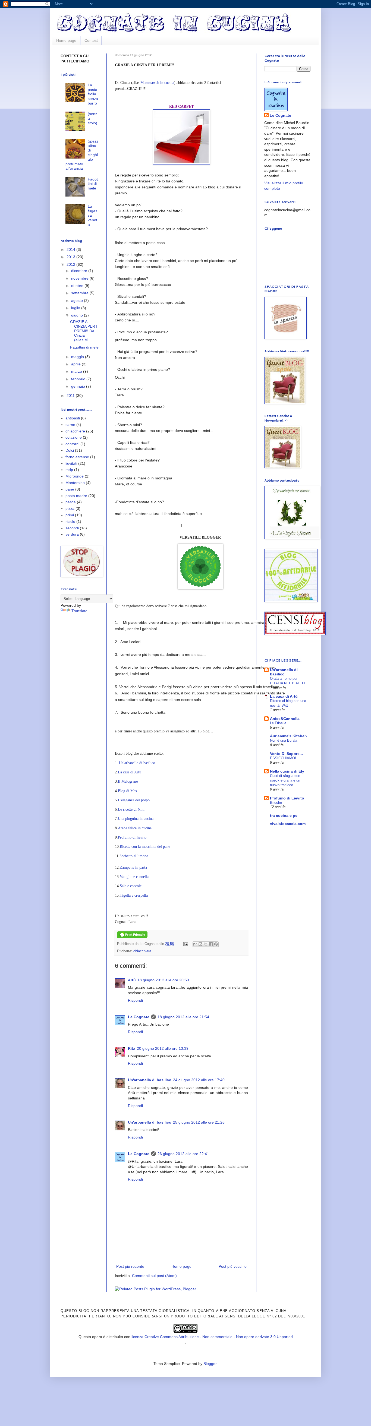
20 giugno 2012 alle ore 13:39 (162, 1048)
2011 (71, 395)
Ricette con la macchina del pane (145, 847)
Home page (66, 40)
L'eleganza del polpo (134, 800)
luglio (76, 308)
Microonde (74, 476)
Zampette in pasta (133, 867)
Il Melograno (128, 781)
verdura (72, 534)
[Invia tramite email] (195, 944)
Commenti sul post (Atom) (154, 1275)
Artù (132, 980)
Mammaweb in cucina (157, 83)
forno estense (77, 457)
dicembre (79, 270)
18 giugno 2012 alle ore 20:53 (163, 980)
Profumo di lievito (132, 837)
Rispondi (135, 1000)
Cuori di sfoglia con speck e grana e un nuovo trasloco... (285, 780)
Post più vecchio (233, 1266)
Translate (79, 611)
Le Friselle (278, 723)
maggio (78, 357)
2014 (71, 249)
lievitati (71, 463)
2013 (71, 257)
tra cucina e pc (283, 815)
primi (69, 515)
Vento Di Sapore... (286, 753)
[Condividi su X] (205, 944)
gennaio (78, 386)
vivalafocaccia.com (288, 823)
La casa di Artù (129, 772)
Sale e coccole (131, 886)
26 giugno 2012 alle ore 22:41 (183, 1154)
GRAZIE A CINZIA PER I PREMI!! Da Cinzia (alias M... (83, 331)
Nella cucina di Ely (287, 771)
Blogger (209, 1363)
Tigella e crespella (134, 895)
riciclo (70, 521)
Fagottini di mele (93, 184)
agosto (77, 300)
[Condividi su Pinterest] (216, 944)
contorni (72, 444)
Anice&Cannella (285, 718)
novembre (80, 278)
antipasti (72, 418)
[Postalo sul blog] (200, 944)
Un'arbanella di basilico (137, 763)
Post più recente (130, 1266)
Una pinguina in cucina (135, 819)
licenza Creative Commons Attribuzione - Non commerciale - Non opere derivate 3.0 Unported (212, 1337)
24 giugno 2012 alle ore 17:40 (199, 1080)
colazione (73, 437)
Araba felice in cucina (135, 828)
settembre (80, 293)
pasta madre (76, 496)
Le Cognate (138, 1017)
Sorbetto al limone (134, 856)
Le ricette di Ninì (131, 809)
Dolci (69, 450)
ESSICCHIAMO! (283, 758)
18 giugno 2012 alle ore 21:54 (183, 1017)
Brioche (276, 803)
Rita (131, 1048)
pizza (69, 508)
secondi (72, 528)
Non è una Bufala (283, 740)
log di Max (127, 791)
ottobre (77, 285)
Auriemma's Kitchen (288, 736)
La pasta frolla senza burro (93, 94)
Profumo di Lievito (287, 798)
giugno (77, 315)
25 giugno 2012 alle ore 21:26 (199, 1122)
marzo (77, 371)
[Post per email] (185, 944)
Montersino (75, 482)
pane (69, 489)
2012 (71, 264)
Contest (91, 40)
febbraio (78, 379)
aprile (76, 364)
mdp (69, 469)
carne (70, 424)
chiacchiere (142, 951)
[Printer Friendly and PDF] (132, 937)
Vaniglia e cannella (134, 877)
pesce (70, 502)
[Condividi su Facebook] (210, 944)
